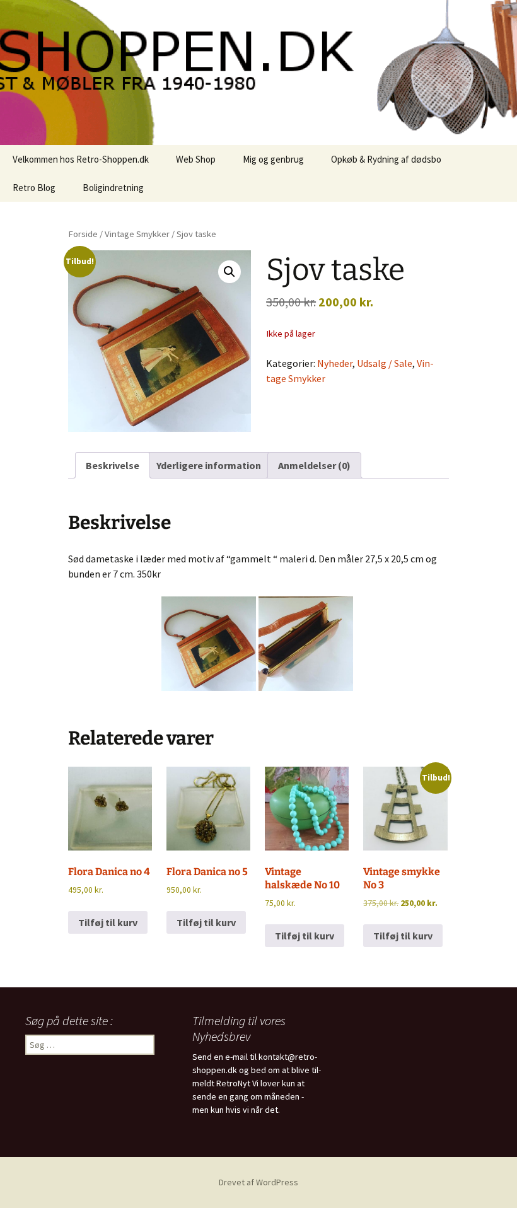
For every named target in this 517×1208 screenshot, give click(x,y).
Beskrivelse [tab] (112, 465)
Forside (83, 234)
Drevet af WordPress (258, 1182)
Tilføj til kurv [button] (107, 922)
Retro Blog (34, 188)
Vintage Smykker (137, 234)
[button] (229, 271)
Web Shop (196, 159)
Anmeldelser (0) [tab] (314, 465)
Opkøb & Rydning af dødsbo (386, 159)
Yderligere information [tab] (208, 465)
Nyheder (334, 363)
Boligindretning (113, 188)
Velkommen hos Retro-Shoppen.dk (81, 159)
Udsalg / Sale (384, 363)
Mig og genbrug (273, 159)
